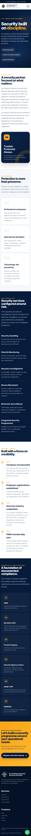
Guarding (3, 794)
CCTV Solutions (5, 802)
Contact (3, 820)
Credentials (4, 815)
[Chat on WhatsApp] (27, 832)
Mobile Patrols (5, 797)
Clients (3, 818)
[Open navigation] (28, 6)
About (2, 813)
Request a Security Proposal (15, 755)
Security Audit (5, 799)
